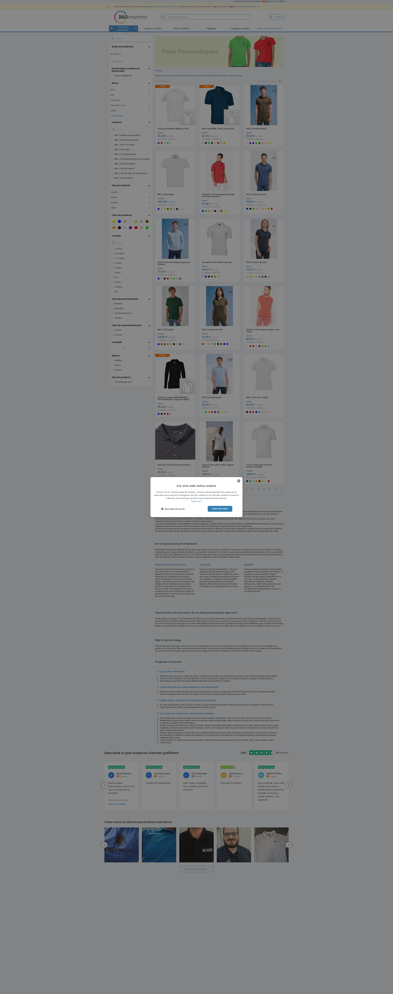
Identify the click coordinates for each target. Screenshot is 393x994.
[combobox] (238, 480)
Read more (196, 501)
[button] (173, 509)
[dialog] (196, 497)
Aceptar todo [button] (220, 508)
